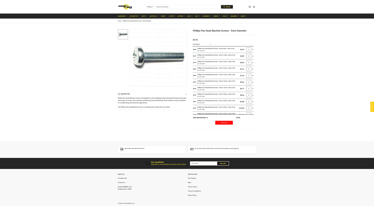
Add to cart (224, 122)
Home (163, 16)
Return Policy (192, 195)
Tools (224, 16)
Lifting (171, 16)
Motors (180, 16)
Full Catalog (192, 178)
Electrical (153, 16)
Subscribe (223, 163)
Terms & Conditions (194, 191)
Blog (189, 182)
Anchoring (121, 16)
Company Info (122, 178)
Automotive (133, 16)
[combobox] (194, 7)
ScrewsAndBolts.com (128, 203)
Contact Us (121, 182)
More (242, 16)
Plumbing (206, 16)
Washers (234, 16)
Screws (215, 16)
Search (228, 7)
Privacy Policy (192, 187)
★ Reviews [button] (372, 106)
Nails (189, 16)
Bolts (143, 16)
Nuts (196, 16)
